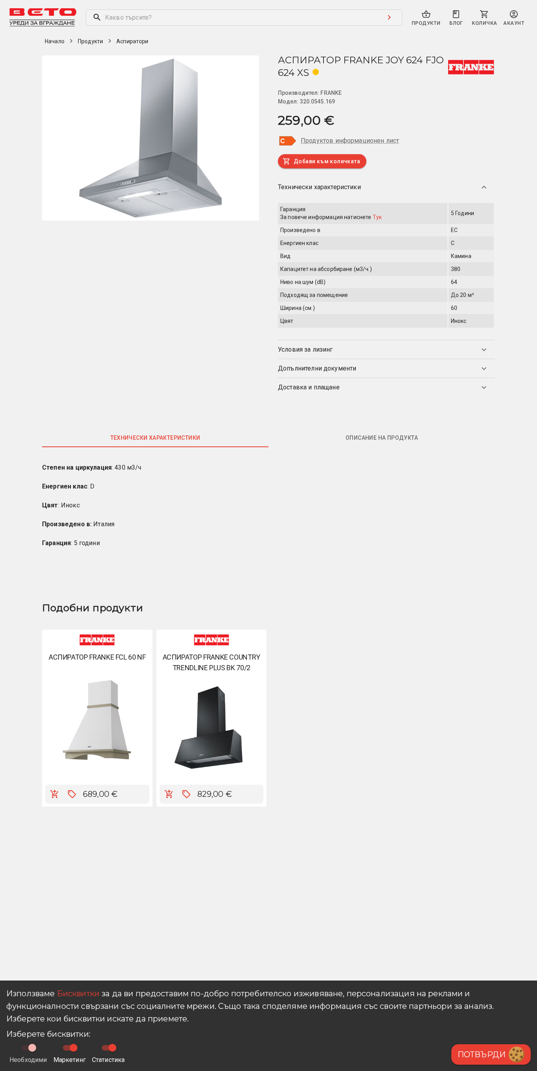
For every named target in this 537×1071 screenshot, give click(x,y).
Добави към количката (327, 161)
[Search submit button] (389, 17)
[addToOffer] (72, 794)
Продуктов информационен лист (350, 140)
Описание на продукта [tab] (382, 438)
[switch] (73, 1047)
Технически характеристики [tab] (155, 438)
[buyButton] (55, 794)
